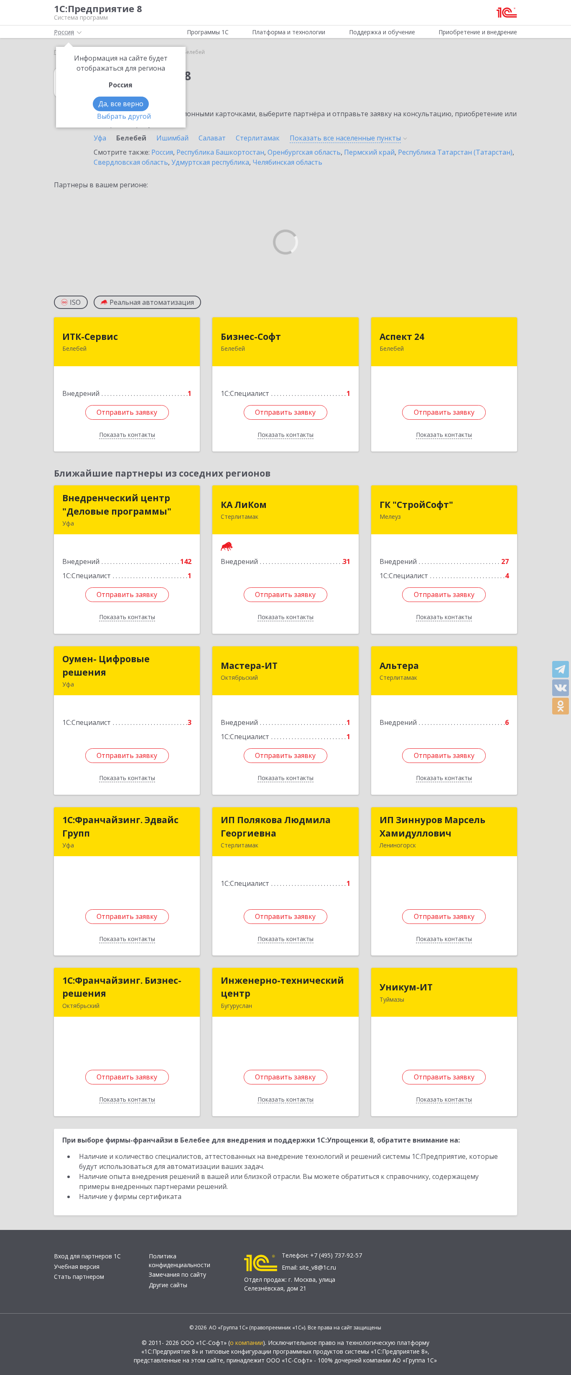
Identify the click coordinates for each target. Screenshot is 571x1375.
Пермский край (369, 152)
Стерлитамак (258, 138)
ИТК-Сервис (90, 336)
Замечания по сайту (177, 1274)
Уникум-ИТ (406, 987)
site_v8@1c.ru (317, 1267)
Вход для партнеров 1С (87, 1256)
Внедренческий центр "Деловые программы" (116, 504)
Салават (212, 138)
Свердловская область (131, 162)
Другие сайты (168, 1285)
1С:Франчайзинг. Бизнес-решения (121, 987)
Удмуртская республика (210, 162)
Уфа (100, 138)
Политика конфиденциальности (179, 1260)
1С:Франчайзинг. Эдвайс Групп (120, 826)
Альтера (399, 665)
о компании (246, 1343)
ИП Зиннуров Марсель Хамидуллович (432, 826)
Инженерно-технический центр (282, 987)
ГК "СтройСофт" (416, 504)
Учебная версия (76, 1266)
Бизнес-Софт (251, 336)
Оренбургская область (304, 152)
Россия (162, 152)
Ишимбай (172, 138)
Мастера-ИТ (249, 665)
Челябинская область (287, 162)
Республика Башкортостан (220, 152)
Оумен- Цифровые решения (106, 665)
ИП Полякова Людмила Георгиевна (276, 826)
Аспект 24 (402, 336)
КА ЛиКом (244, 504)
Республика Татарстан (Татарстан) (455, 152)
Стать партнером (79, 1277)
